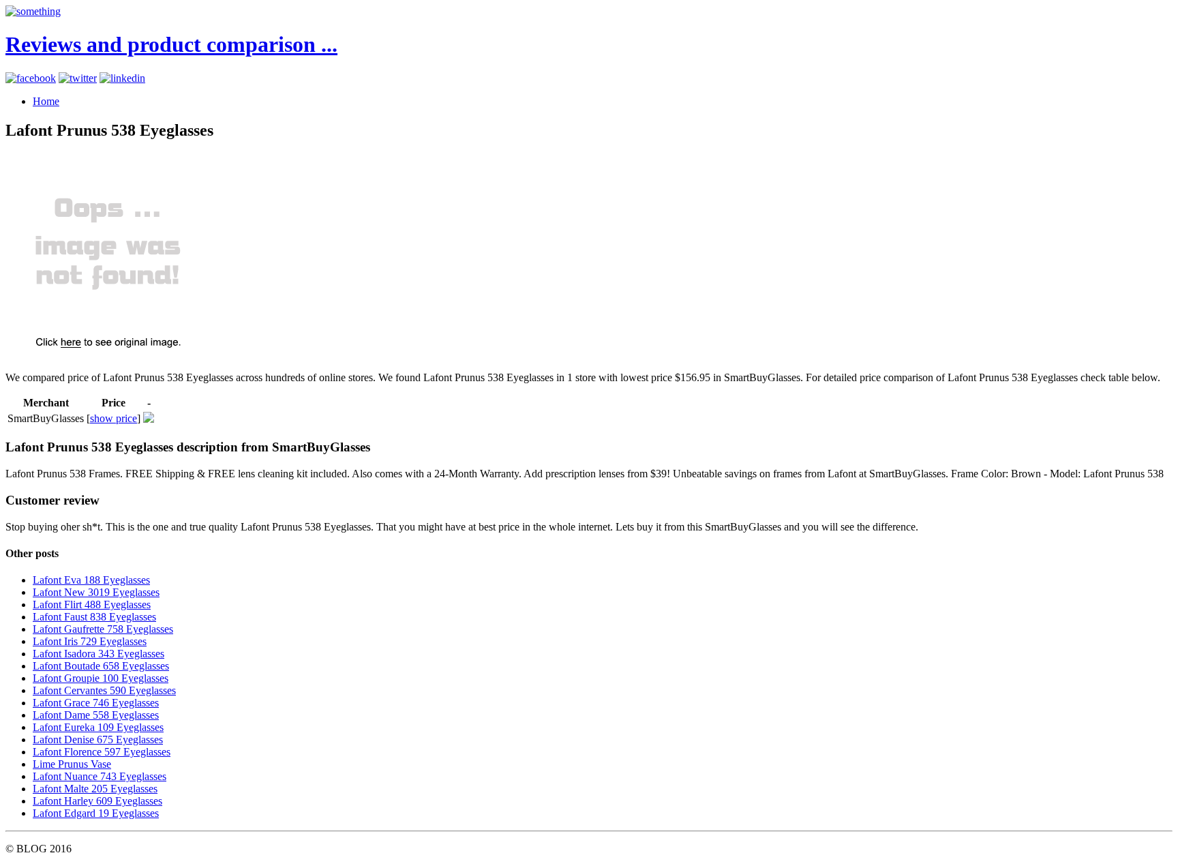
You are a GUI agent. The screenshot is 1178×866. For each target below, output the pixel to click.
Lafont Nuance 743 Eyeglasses (99, 776)
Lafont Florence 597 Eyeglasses (101, 752)
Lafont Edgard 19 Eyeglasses (96, 813)
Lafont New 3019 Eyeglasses (96, 592)
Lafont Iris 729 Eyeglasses (90, 641)
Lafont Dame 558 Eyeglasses (96, 715)
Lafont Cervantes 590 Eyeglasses (104, 690)
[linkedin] (122, 78)
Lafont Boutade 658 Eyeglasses (101, 666)
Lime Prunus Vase (72, 764)
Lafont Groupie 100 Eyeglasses (100, 678)
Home (46, 101)
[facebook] (30, 78)
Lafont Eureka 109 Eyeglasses (98, 727)
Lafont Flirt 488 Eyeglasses (92, 604)
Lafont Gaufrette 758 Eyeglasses (103, 629)
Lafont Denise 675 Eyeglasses (98, 739)
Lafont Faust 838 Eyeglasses (94, 617)
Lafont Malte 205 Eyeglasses (95, 788)
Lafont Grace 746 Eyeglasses (96, 702)
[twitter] (78, 78)
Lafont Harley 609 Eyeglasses (97, 801)
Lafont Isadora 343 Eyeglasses (98, 653)
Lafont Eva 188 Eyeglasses (91, 580)
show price (113, 418)
